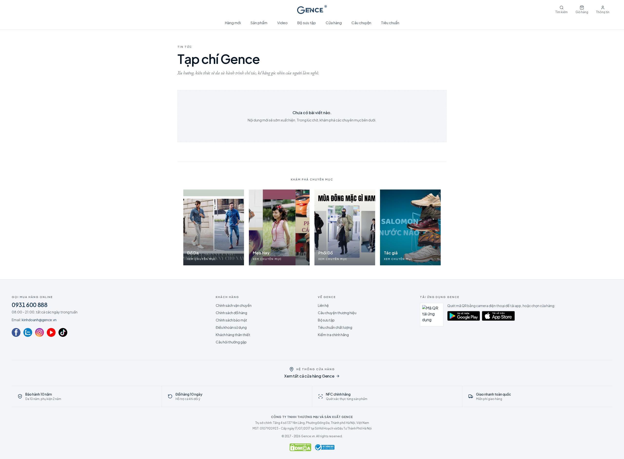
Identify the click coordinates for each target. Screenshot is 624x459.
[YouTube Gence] (51, 332)
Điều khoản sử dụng (231, 327)
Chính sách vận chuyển (234, 305)
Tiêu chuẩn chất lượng (335, 327)
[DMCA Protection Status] (300, 447)
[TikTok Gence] (62, 332)
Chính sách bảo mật (231, 320)
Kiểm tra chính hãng (333, 334)
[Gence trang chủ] (312, 9)
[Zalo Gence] (27, 332)
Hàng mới (233, 22)
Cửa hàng (334, 22)
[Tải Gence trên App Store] (498, 316)
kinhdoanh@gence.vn (39, 320)
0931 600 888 (30, 304)
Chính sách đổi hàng (231, 312)
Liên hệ (323, 305)
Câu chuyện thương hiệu (337, 312)
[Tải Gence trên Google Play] (463, 316)
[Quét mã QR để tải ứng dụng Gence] (431, 314)
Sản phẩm (259, 22)
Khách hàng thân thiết (233, 334)
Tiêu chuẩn (390, 22)
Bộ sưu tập (306, 22)
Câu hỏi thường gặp (231, 342)
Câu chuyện (361, 22)
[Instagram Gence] (39, 332)
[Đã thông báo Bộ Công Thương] (324, 447)
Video (282, 22)
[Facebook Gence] (16, 332)
